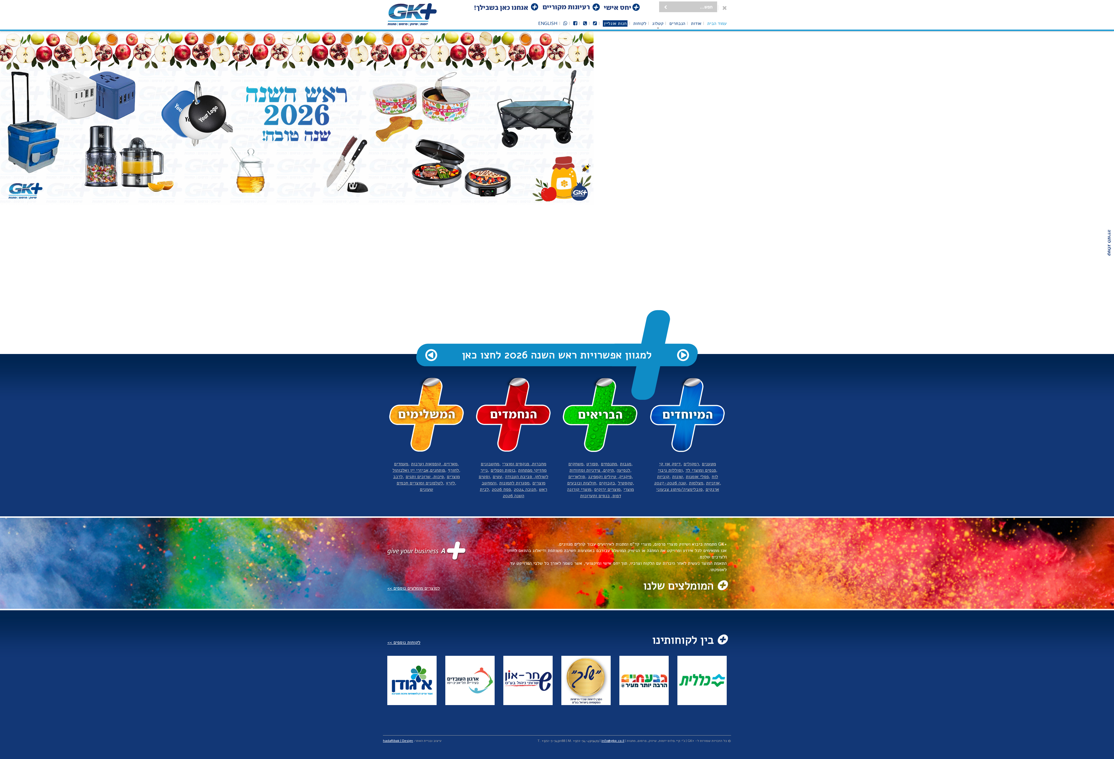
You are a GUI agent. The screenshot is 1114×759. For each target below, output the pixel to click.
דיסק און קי (670, 464)
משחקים (575, 464)
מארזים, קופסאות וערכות (434, 464)
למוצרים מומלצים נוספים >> (413, 588)
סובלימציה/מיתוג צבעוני (679, 489)
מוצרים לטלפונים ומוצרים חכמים (428, 479)
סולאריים (576, 476)
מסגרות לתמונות (514, 483)
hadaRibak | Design (398, 740)
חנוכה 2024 (525, 489)
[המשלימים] (426, 415)
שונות (677, 476)
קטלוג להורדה (1109, 243)
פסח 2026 (501, 489)
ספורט (592, 464)
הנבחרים (677, 23)
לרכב (398, 476)
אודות (696, 23)
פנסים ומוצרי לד (701, 470)
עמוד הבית (717, 23)
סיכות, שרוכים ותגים (425, 476)
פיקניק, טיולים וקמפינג (610, 476)
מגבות (625, 464)
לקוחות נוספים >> (403, 642)
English (548, 23)
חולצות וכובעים (581, 483)
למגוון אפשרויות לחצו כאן (557, 355)
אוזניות (713, 483)
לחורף (453, 470)
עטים (497, 476)
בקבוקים (607, 483)
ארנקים (712, 489)
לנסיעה (623, 470)
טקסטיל (625, 483)
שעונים (426, 489)
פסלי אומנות (697, 476)
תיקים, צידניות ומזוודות (591, 470)
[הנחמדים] (513, 415)
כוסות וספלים (503, 470)
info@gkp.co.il (612, 740)
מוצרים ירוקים (607, 489)
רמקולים (691, 464)
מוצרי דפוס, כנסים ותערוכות (607, 492)
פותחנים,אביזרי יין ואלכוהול (419, 470)
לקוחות (639, 23)
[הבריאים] (600, 415)
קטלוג (657, 23)
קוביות (663, 476)
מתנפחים (609, 464)
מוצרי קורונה (579, 489)
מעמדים (401, 464)
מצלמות (696, 483)
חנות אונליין (615, 23)
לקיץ (450, 483)
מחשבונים (490, 464)
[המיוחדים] (687, 415)
